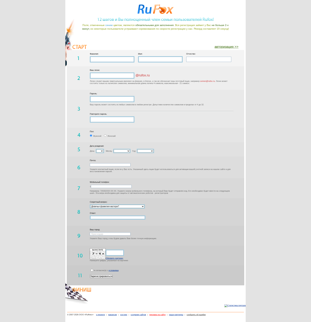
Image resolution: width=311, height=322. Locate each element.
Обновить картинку (114, 258)
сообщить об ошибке (196, 315)
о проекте (100, 315)
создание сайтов (138, 315)
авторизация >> (226, 47)
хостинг (123, 315)
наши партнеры (176, 315)
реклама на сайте (157, 315)
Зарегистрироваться (101, 276)
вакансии (112, 315)
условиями (114, 270)
